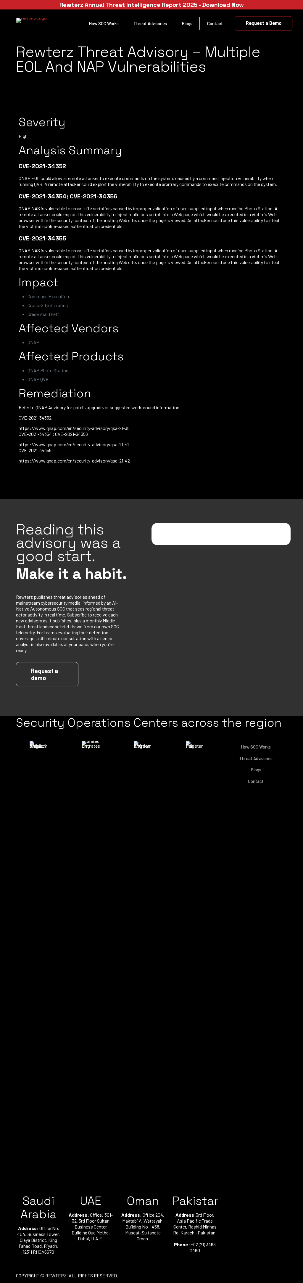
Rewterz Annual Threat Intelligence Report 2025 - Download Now (151, 5)
